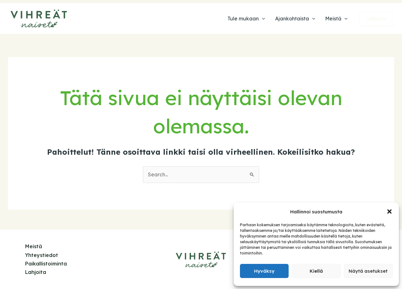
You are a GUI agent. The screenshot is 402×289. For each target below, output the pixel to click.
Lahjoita (35, 272)
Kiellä (316, 271)
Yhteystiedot (41, 255)
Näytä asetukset (368, 271)
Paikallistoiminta (46, 263)
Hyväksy (264, 271)
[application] (262, 18)
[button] (389, 211)
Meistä (33, 246)
